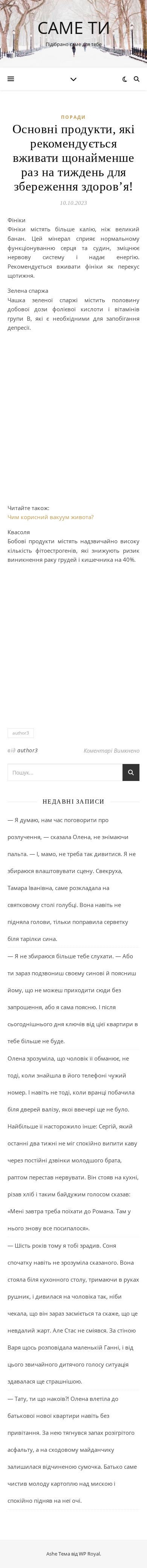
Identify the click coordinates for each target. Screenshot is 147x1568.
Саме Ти (73, 27)
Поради (73, 117)
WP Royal (89, 1553)
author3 (20, 733)
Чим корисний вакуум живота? (50, 517)
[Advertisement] (73, 411)
